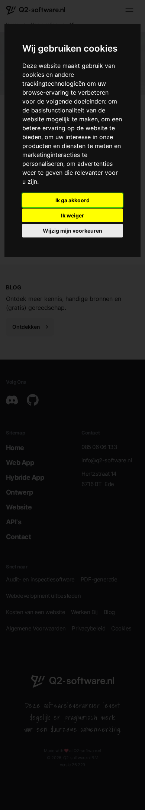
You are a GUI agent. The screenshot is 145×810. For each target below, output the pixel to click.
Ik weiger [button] (72, 215)
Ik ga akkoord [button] (72, 200)
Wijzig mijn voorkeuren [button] (72, 230)
